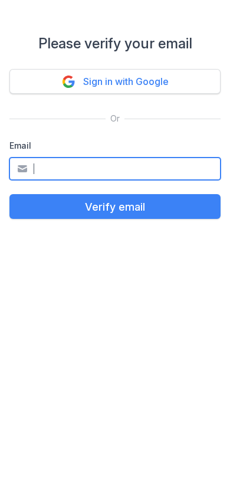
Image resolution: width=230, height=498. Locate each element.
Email (20, 145)
